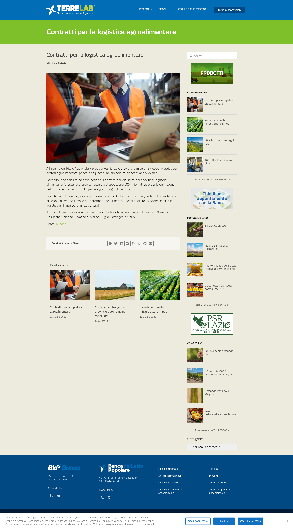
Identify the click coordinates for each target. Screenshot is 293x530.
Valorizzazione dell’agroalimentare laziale (220, 413)
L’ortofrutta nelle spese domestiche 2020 (219, 287)
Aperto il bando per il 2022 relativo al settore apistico (220, 267)
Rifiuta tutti (224, 521)
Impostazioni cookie (198, 521)
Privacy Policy (55, 488)
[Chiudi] (287, 521)
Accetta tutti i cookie (250, 521)
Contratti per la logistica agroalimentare (219, 102)
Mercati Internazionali (169, 476)
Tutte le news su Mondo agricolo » (212, 305)
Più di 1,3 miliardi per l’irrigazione (217, 247)
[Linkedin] (58, 496)
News (162, 9)
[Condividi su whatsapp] (133, 243)
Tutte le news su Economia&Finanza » (212, 179)
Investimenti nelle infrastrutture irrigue (217, 122)
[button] (229, 10)
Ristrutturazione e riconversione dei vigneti (219, 373)
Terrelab (213, 469)
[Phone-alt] (51, 496)
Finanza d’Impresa (168, 469)
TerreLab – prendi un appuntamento (220, 491)
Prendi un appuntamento (191, 9)
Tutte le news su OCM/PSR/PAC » (212, 430)
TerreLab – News (218, 482)
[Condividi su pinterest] (145, 243)
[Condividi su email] (151, 243)
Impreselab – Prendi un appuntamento (170, 491)
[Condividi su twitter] (116, 243)
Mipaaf (61, 224)
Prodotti (144, 9)
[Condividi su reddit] (127, 243)
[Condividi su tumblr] (139, 243)
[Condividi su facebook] (110, 243)
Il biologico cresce (215, 225)
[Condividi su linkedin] (122, 243)
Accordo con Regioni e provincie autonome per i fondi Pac (111, 312)
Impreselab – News (168, 482)
